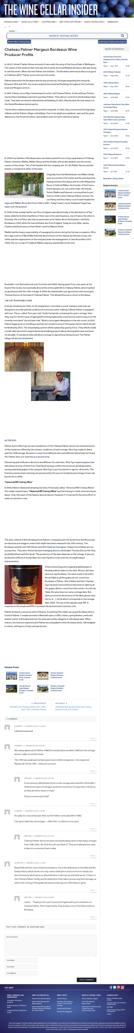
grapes (86, 462)
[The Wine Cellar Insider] (50, 8)
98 (127, 86)
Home (109, 1014)
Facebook (110, 987)
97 (127, 123)
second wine (43, 456)
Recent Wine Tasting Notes (19, 41)
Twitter (114, 987)
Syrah (72, 539)
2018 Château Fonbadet (112, 72)
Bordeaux (65, 71)
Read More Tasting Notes (113, 178)
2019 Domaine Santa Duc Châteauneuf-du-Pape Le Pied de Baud (115, 59)
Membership (113, 22)
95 (127, 66)
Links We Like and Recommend (88, 1002)
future (74, 64)
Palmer (31, 64)
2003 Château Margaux (111, 94)
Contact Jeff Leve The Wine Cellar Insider (116, 1003)
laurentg (18, 726)
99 (127, 97)
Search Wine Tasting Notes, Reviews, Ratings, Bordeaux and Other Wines (41, 1008)
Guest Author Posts (64, 1008)
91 (127, 76)
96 (127, 111)
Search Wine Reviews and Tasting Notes (40, 1002)
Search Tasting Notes (94, 22)
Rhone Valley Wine (29, 22)
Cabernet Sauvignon (56, 547)
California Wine (49, 22)
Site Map (110, 1007)
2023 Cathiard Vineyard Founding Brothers (115, 143)
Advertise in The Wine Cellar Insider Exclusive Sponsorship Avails (91, 1008)
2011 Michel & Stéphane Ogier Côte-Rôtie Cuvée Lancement (114, 118)
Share (12, 31)
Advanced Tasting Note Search (113, 41)
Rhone (88, 539)
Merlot (34, 547)
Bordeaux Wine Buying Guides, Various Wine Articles (64, 1003)
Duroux (16, 295)
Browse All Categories (64, 1012)
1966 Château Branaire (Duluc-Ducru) (114, 166)
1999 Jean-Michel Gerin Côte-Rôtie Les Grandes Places (116, 105)
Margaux (18, 87)
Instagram (122, 987)
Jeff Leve (28, 778)
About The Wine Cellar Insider (114, 999)
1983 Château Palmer (111, 83)
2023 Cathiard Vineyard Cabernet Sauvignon (115, 130)
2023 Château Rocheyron (112, 154)
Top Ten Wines (62, 998)
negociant (9, 203)
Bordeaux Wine (11, 22)
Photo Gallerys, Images (90, 998)
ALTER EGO (10, 440)
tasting (8, 469)
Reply (93, 738)
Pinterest (118, 987)
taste (83, 491)
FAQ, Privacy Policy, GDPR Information (116, 1010)
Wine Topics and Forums (70, 22)
